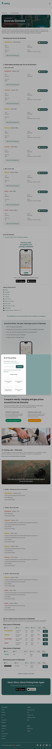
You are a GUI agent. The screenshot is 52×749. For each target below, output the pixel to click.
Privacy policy (6, 371)
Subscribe (19, 366)
